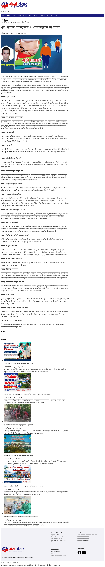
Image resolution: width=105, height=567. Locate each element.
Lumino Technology (29, 557)
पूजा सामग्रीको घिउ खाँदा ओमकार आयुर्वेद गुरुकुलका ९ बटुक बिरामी (18, 425)
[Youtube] (84, 553)
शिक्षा (30, 15)
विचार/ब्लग (49, 15)
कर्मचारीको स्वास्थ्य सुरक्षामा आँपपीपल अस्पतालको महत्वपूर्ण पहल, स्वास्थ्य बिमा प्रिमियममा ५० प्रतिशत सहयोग (28, 394)
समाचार (8, 15)
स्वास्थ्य (25, 15)
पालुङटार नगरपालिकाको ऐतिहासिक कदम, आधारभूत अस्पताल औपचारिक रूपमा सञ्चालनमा (24, 486)
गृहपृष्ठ (3, 15)
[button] (55, 15)
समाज (14, 15)
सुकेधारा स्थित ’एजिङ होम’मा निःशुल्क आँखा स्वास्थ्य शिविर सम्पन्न (18, 363)
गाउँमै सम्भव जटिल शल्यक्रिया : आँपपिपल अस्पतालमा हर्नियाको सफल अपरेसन (21, 516)
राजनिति (35, 15)
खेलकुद (19, 15)
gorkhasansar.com (14, 557)
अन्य (56, 15)
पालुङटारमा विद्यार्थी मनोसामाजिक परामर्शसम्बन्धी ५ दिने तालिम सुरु (18, 455)
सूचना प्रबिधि (42, 15)
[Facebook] (79, 553)
